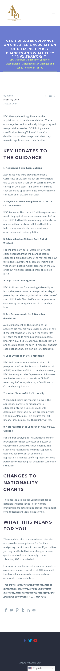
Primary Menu (54, 13)
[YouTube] (35, 642)
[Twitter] (11, 611)
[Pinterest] (17, 611)
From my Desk (11, 99)
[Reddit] (34, 611)
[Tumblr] (22, 611)
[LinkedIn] (28, 611)
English (37, 668)
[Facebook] (6, 611)
